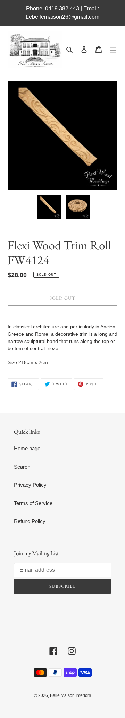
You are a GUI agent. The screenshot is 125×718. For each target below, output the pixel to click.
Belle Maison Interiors (70, 695)
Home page (27, 448)
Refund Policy (29, 521)
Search (22, 467)
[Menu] (113, 49)
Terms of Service (33, 503)
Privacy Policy (30, 485)
